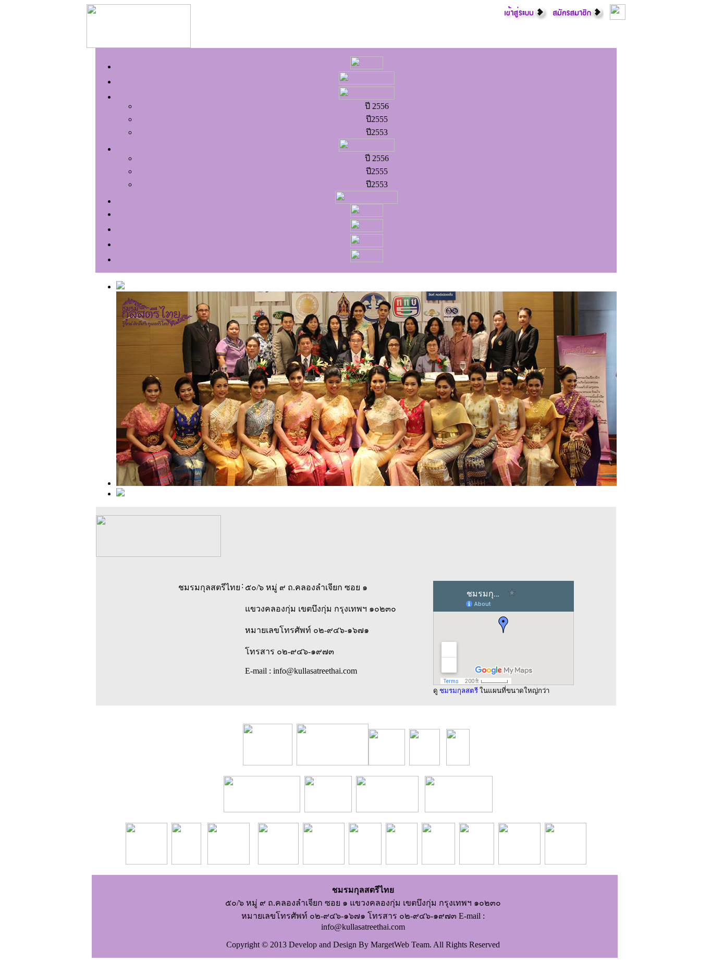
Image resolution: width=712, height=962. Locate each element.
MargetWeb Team (400, 944)
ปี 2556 (377, 106)
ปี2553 (377, 132)
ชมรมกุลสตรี (458, 691)
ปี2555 (377, 119)
